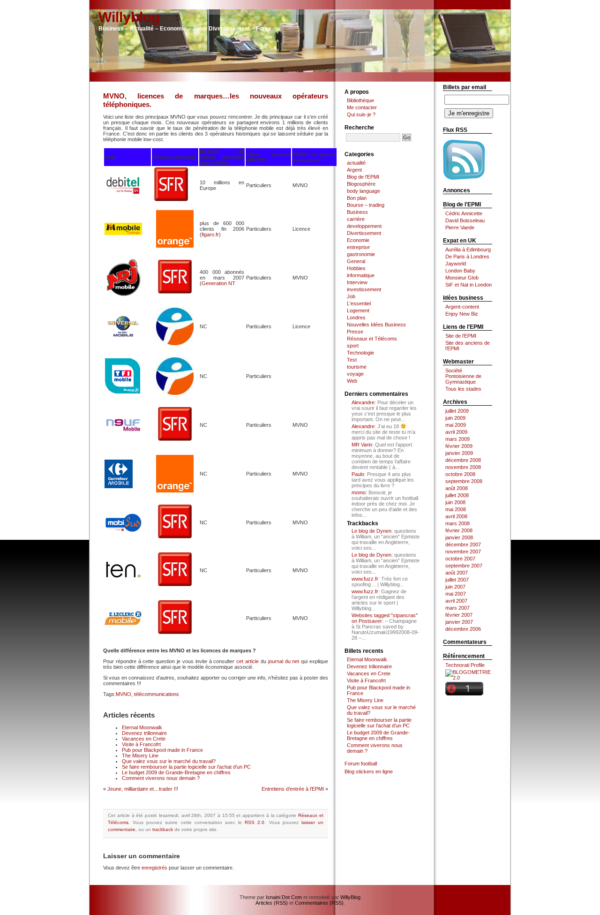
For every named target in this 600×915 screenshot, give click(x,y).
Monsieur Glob (462, 277)
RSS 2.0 (254, 822)
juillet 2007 (457, 579)
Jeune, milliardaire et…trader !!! (142, 789)
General (356, 261)
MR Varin (362, 444)
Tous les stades (463, 389)
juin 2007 (455, 587)
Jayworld (455, 263)
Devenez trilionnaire (144, 733)
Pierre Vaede (459, 227)
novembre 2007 (463, 551)
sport (353, 345)
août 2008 (456, 488)
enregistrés (154, 867)
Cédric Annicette (463, 213)
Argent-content (462, 307)
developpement (364, 226)
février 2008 (458, 530)
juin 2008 (455, 502)
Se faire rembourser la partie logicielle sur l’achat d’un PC (186, 767)
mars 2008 (457, 523)
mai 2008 (455, 509)
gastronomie (361, 254)
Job (351, 296)
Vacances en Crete (143, 738)
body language (363, 191)
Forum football (361, 763)
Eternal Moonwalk (142, 727)
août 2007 (456, 572)
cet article (247, 661)
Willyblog (129, 17)
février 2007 (458, 615)
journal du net (284, 661)
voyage (355, 374)
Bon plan (357, 198)
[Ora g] (175, 246)
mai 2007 (455, 594)
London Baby (460, 270)
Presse (355, 331)
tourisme (357, 367)
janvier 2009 (459, 453)
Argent (354, 170)
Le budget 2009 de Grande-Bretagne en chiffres (176, 772)
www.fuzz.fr (365, 579)
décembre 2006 (463, 629)
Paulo (358, 474)
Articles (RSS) (271, 903)
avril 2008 (456, 516)
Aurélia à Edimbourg (468, 249)
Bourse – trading (365, 205)
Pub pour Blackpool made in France (162, 750)
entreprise (358, 247)
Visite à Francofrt (141, 744)
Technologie (360, 352)
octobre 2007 (460, 558)
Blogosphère (361, 184)
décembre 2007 (463, 544)
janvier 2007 (459, 622)
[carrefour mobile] (119, 486)
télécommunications (156, 694)
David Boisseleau (465, 220)
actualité (356, 163)
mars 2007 (457, 608)
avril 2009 (456, 432)
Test (352, 360)
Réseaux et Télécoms (372, 338)
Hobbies (356, 268)
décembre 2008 (463, 460)
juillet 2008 (457, 495)
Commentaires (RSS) (319, 903)
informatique (361, 275)
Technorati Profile (465, 665)
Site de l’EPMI (460, 336)
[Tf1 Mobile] (123, 393)
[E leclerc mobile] (123, 624)
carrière (356, 219)
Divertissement (364, 233)
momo (359, 492)
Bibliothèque (360, 100)
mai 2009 (455, 425)
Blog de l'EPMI (363, 177)
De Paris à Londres (467, 256)
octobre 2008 (460, 474)
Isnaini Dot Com (284, 897)
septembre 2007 (463, 565)
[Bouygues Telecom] (175, 343)
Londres (356, 317)
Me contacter (362, 107)
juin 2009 (455, 418)
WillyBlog (350, 897)
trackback (162, 829)
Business (357, 212)
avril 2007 (456, 601)
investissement (364, 289)
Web (352, 381)
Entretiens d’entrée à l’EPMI (293, 789)
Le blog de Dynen (371, 531)
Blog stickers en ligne (369, 771)
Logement (358, 310)
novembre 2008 (463, 467)
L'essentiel (359, 303)
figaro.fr (210, 234)
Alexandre (363, 402)
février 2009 (458, 446)
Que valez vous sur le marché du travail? (169, 761)
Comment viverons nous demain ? (161, 778)
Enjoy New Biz (461, 314)
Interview (357, 282)
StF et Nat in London (468, 284)
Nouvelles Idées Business (376, 324)
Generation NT (218, 283)
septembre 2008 (463, 481)
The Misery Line (140, 755)
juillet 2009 (457, 411)
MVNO (123, 694)
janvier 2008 (459, 537)
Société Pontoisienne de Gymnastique (463, 376)
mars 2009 (457, 439)
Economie (358, 240)
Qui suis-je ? (361, 114)
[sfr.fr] (171, 201)
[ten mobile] (123, 578)
